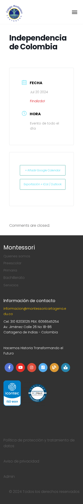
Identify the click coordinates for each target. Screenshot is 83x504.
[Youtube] (20, 368)
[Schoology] (66, 368)
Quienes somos (16, 256)
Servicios (10, 285)
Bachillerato (14, 277)
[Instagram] (32, 368)
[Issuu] (43, 368)
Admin (9, 476)
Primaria (10, 270)
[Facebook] (9, 368)
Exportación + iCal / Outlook (43, 184)
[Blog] (54, 368)
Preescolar (12, 263)
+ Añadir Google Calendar (42, 170)
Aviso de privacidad (21, 461)
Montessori (19, 247)
